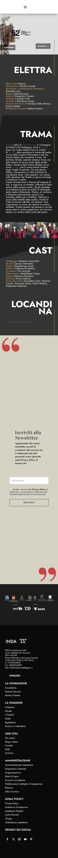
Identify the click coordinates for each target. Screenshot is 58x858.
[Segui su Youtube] (25, 839)
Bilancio (9, 787)
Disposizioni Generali (15, 768)
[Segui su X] (13, 839)
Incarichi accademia (15, 780)
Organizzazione (13, 772)
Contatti (9, 745)
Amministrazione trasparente (19, 765)
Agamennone (28, 144)
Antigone (9, 707)
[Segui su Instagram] (19, 839)
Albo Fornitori (12, 791)
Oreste (9, 144)
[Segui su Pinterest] (31, 839)
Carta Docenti (12, 814)
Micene (44, 147)
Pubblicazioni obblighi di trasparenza (23, 784)
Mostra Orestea (12, 695)
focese (15, 167)
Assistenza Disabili (14, 811)
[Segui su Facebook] (7, 839)
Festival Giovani (13, 691)
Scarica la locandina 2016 (19, 322)
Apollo (11, 152)
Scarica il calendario (15, 726)
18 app (8, 818)
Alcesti (8, 711)
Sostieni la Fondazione (16, 807)
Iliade (8, 718)
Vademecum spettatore (16, 822)
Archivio (9, 753)
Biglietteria (10, 722)
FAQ (7, 749)
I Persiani (9, 714)
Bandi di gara (12, 776)
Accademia (10, 687)
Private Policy (12, 803)
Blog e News (11, 742)
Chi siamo (10, 738)
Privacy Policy (38, 489)
